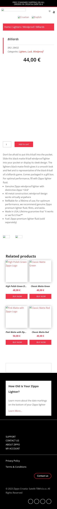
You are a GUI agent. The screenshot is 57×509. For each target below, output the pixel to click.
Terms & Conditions (16, 466)
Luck (30, 51)
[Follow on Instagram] (42, 501)
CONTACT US (12, 440)
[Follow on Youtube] (48, 501)
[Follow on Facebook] (30, 501)
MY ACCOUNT (13, 448)
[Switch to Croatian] (23, 17)
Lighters (17, 26)
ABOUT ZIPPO (13, 444)
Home (7, 26)
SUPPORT (11, 436)
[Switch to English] (36, 17)
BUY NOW (17, 296)
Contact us (42, 475)
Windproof (28, 26)
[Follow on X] (36, 501)
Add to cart (24, 144)
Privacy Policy (13, 460)
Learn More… (15, 410)
